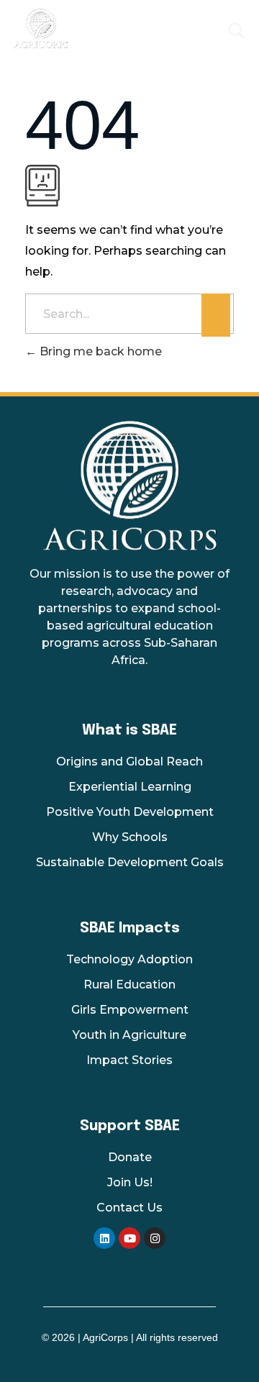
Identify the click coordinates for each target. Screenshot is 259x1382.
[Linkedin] (104, 1238)
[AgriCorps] (90, 28)
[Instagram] (154, 1238)
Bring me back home (99, 351)
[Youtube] (129, 1238)
